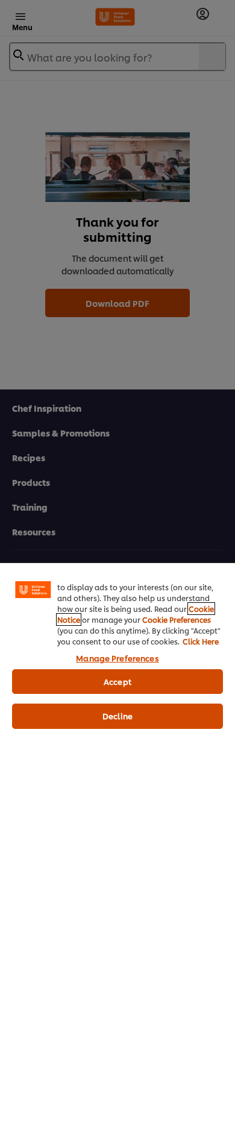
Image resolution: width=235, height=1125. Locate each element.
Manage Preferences (117, 657)
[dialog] (117, 843)
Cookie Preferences (176, 619)
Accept (117, 681)
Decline (117, 715)
